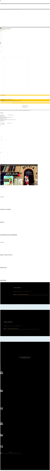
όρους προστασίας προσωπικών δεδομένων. (23, 294)
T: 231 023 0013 (1, 5)
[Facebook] (25, 28)
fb (1, 373)
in (1, 390)
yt (1, 408)
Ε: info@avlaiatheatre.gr (2, 6)
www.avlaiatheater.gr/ (4, 125)
